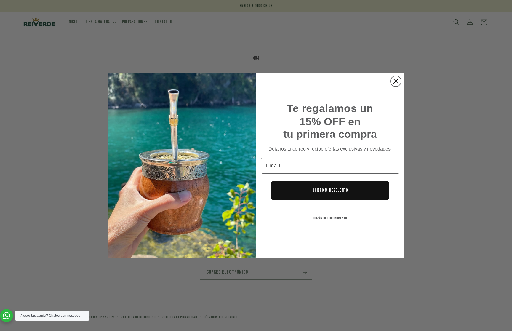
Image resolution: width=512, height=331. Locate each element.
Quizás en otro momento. (330, 218)
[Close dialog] (396, 81)
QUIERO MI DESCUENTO (330, 190)
